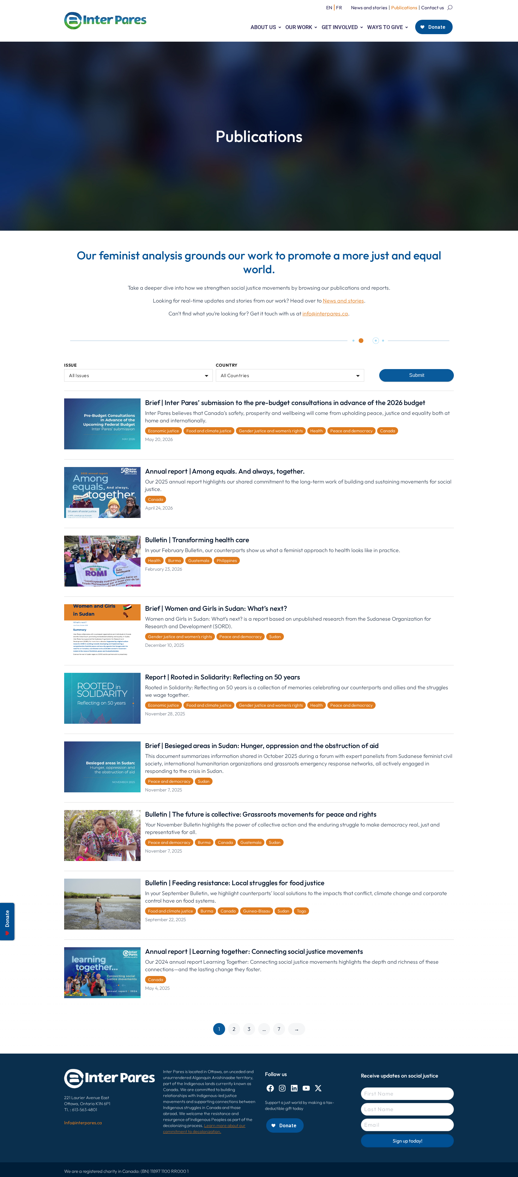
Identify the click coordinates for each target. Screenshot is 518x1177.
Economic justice (163, 430)
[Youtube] (306, 1088)
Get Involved (340, 27)
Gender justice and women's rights (271, 430)
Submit (416, 375)
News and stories (369, 7)
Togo (301, 911)
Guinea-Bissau (256, 911)
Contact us (432, 7)
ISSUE (70, 365)
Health (316, 430)
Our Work (298, 27)
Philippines (227, 560)
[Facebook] (270, 1088)
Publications (404, 7)
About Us (263, 27)
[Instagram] (282, 1088)
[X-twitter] (318, 1088)
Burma (174, 560)
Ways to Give (385, 27)
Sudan (275, 636)
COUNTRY (227, 365)
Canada (387, 430)
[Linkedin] (294, 1088)
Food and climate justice (208, 430)
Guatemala (198, 560)
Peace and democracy (351, 430)
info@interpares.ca (325, 313)
